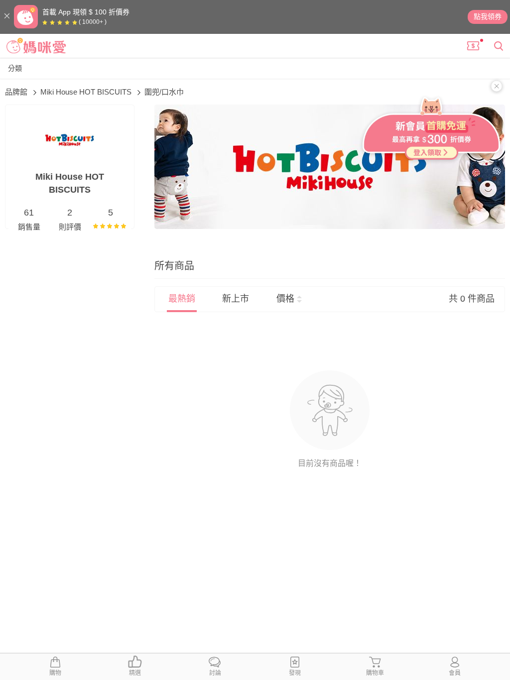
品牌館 (17, 92)
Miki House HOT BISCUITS (86, 92)
